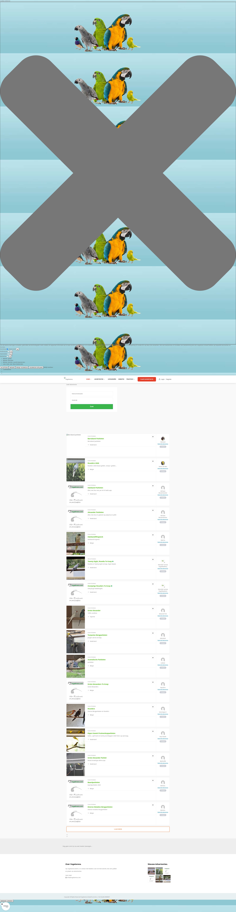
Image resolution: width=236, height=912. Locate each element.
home (88, 379)
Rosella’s (91, 709)
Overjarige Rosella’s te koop (99, 586)
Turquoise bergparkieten (97, 635)
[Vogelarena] (68, 379)
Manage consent (7, 901)
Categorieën (112, 379)
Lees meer (68, 875)
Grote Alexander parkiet (97, 758)
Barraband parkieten (96, 439)
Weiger (12, 367)
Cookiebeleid (7, 369)
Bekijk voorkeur (22, 367)
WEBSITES (121, 379)
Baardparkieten (94, 782)
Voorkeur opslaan (36, 367)
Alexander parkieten (96, 512)
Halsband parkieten (95, 488)
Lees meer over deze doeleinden (13, 364)
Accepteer (4, 367)
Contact (163, 446)
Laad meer (118, 829)
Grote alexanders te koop (98, 684)
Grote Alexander (94, 610)
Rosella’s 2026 (93, 463)
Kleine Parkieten (92, 559)
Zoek (92, 406)
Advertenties (98, 379)
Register (168, 379)
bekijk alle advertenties (163, 444)
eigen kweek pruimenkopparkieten (101, 733)
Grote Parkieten (92, 436)
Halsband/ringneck (95, 537)
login (163, 379)
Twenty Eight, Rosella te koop (100, 561)
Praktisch (129, 379)
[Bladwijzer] (153, 436)
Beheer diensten (8, 360)
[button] (118, 173)
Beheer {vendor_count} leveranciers (14, 362)
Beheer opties (7, 358)
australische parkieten (97, 660)
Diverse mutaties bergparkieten (100, 807)
